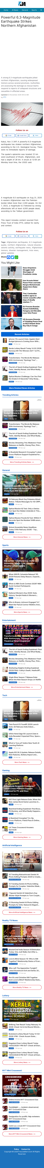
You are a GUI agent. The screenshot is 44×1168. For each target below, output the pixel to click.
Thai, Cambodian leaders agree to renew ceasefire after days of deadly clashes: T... (32, 297)
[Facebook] (8, 257)
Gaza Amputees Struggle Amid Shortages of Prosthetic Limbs (30, 271)
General (25, 10)
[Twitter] (12, 257)
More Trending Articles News (21, 462)
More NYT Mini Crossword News (21, 1134)
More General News (20, 537)
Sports (34, 10)
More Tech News (21, 762)
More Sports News (21, 612)
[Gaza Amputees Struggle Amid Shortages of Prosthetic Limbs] (11, 277)
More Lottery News (21, 1062)
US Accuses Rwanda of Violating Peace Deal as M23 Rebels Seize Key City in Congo (32, 322)
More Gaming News (20, 837)
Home (6, 10)
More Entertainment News (20, 687)
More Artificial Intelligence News (21, 912)
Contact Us (25, 1149)
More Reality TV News (21, 987)
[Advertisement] (22, 44)
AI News (15, 10)
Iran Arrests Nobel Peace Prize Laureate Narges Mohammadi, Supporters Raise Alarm (32, 284)
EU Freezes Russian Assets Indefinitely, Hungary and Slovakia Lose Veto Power (32, 309)
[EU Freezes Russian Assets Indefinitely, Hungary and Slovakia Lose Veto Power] (11, 316)
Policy (16, 1149)
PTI (4, 97)
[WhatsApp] (16, 257)
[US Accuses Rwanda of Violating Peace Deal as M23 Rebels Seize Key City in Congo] (11, 329)
